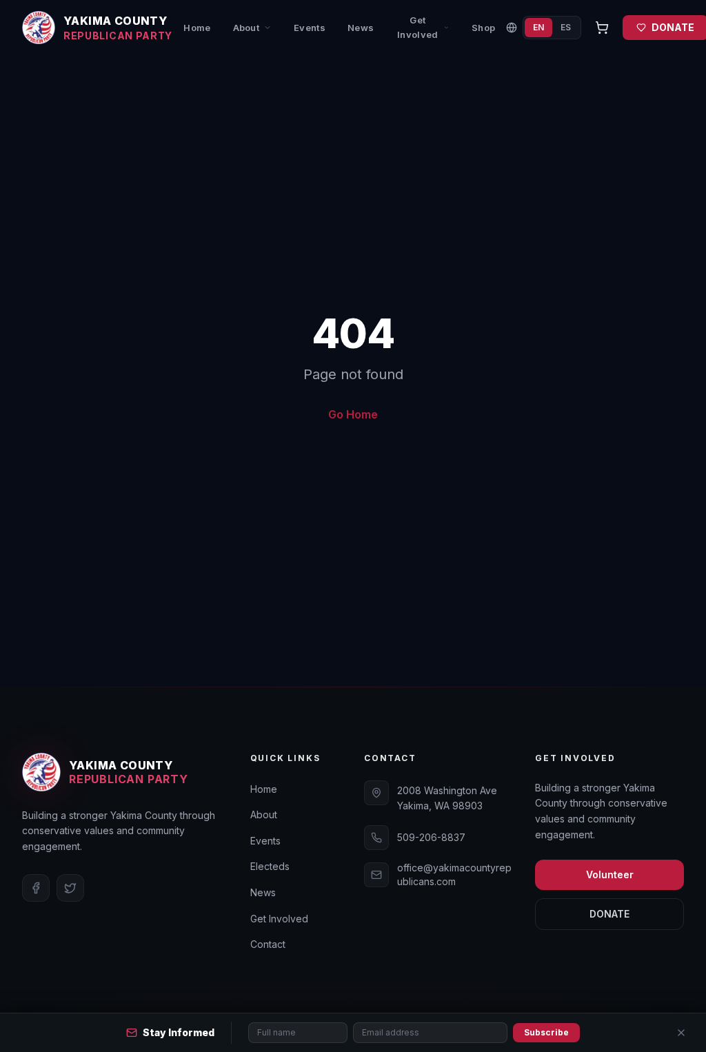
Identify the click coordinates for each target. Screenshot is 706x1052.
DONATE (609, 914)
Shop (483, 27)
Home (196, 27)
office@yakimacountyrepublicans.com (454, 874)
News (360, 27)
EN (538, 27)
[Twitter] (70, 888)
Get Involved (417, 27)
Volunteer (610, 874)
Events (309, 27)
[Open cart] (601, 27)
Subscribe (546, 1032)
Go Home (353, 414)
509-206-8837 (431, 837)
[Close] (681, 1032)
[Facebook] (36, 888)
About (246, 27)
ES (566, 27)
